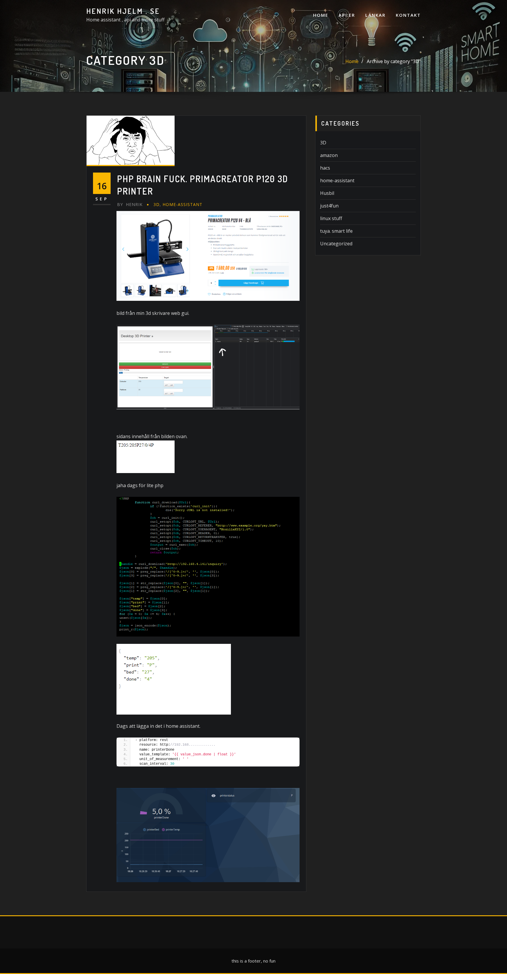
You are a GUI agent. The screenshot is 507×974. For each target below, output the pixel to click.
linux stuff (331, 218)
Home (320, 15)
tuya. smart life (336, 231)
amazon (329, 155)
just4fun (329, 205)
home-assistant (182, 204)
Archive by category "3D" (394, 61)
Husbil (327, 193)
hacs (325, 168)
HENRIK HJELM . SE (123, 11)
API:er (347, 15)
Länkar (375, 15)
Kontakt (408, 15)
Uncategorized (336, 243)
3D (156, 204)
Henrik (130, 204)
